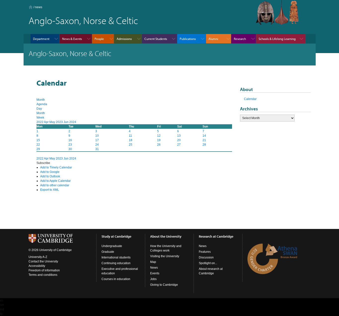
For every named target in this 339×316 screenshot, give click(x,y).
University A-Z (38, 257)
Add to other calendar (54, 185)
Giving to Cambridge (164, 284)
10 (97, 135)
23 (70, 144)
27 (179, 144)
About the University (165, 236)
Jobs (153, 279)
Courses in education (116, 279)
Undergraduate (112, 246)
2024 (72, 122)
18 (130, 140)
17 (97, 140)
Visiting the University (164, 256)
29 (38, 149)
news (38, 7)
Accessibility (37, 266)
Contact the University (43, 261)
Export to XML (49, 189)
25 (130, 144)
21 (204, 140)
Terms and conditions (43, 275)
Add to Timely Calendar (56, 167)
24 (97, 144)
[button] (43, 163)
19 (159, 140)
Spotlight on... (208, 263)
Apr (46, 122)
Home (31, 7)
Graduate (108, 251)
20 (179, 140)
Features (205, 251)
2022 (40, 122)
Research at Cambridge (216, 236)
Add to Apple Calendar (55, 181)
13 (179, 135)
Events (154, 273)
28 (204, 144)
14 (204, 135)
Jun (66, 122)
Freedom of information (44, 270)
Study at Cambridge (116, 236)
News (154, 267)
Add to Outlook (50, 176)
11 (130, 135)
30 (70, 149)
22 (38, 144)
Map (153, 262)
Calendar (250, 99)
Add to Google (50, 172)
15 (38, 140)
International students (116, 257)
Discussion (206, 257)
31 (97, 149)
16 (70, 140)
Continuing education (116, 263)
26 (159, 144)
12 (159, 135)
